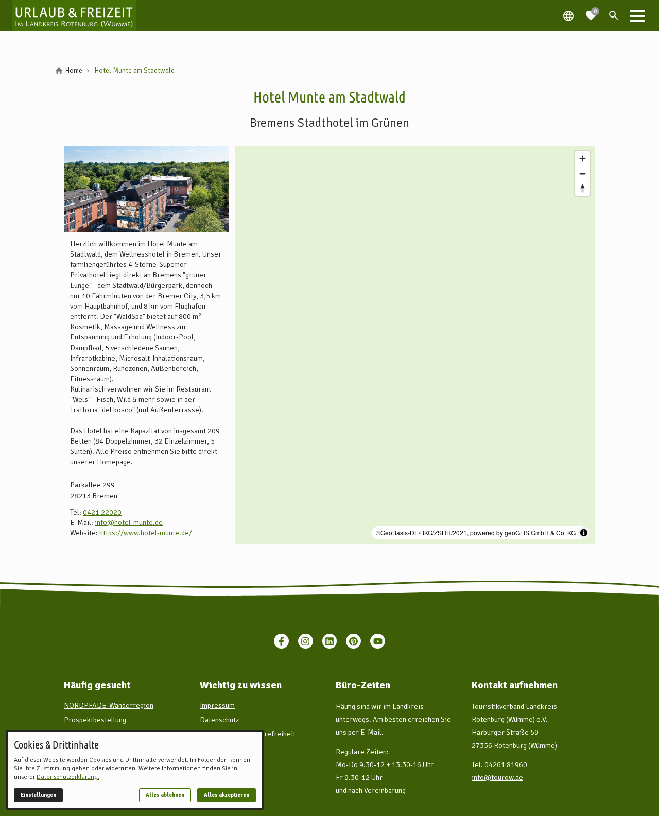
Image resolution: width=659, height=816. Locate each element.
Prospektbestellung (95, 719)
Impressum (217, 705)
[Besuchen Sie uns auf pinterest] (353, 641)
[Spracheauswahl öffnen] (568, 15)
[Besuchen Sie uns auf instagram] (305, 641)
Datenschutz (219, 719)
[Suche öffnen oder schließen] (613, 15)
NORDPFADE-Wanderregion (108, 705)
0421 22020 (102, 512)
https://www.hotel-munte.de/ (145, 532)
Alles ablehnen (165, 795)
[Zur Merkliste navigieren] (591, 11)
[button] (637, 15)
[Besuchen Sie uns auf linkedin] (329, 641)
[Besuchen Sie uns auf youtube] (377, 641)
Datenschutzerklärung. (68, 777)
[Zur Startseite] (74, 15)
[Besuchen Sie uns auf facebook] (281, 641)
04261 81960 (505, 764)
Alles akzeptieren (226, 795)
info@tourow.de (497, 777)
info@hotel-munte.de (129, 522)
